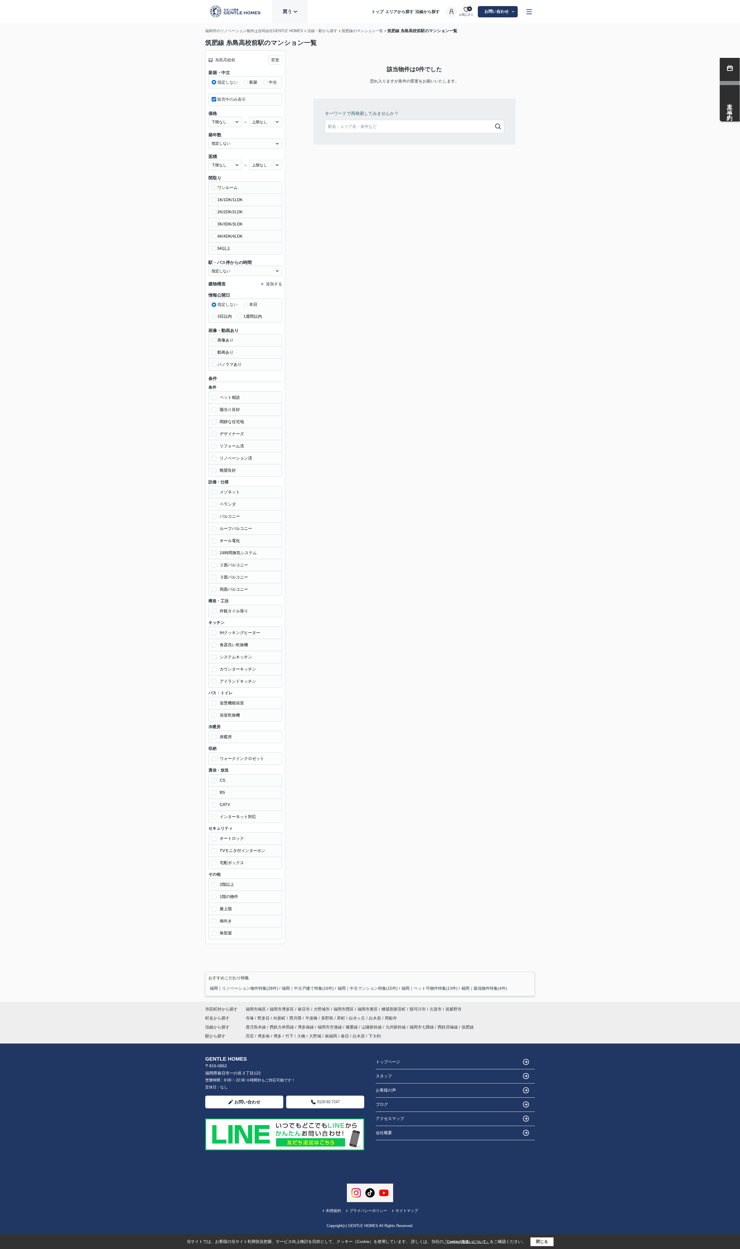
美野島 (327, 1018)
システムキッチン (236, 657)
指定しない (227, 82)
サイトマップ (406, 1210)
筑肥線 (468, 1027)
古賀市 (436, 1009)
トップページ (388, 1061)
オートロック (232, 838)
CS (222, 780)
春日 (345, 1036)
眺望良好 (228, 470)
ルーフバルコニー (236, 528)
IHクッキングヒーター (240, 632)
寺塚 (250, 1018)
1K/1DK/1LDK (230, 199)
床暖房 (226, 736)
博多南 (264, 1036)
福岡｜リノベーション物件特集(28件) (244, 988)
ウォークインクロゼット (242, 758)
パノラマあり (229, 364)
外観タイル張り (234, 611)
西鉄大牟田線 (282, 1027)
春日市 (304, 1009)
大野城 (315, 1036)
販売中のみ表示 (231, 99)
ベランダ (228, 504)
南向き (226, 921)
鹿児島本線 (256, 1027)
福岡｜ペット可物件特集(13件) (430, 988)
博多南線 (306, 1027)
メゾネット (230, 492)
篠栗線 (352, 1027)
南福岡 (331, 1036)
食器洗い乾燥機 (234, 644)
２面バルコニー (234, 565)
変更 (275, 60)
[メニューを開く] (529, 11)
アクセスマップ (390, 1118)
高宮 (250, 1036)
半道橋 (312, 1018)
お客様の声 (386, 1090)
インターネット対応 (238, 816)
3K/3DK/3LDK (230, 224)
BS (222, 792)
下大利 (375, 1036)
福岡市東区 (368, 1009)
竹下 (289, 1036)
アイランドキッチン (238, 681)
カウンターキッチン (238, 669)
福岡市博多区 (282, 1009)
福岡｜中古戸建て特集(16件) (308, 988)
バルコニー (230, 516)
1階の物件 (229, 896)
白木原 (375, 1018)
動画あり (225, 352)
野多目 (264, 1018)
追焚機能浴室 (232, 703)
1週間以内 (252, 316)
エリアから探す (399, 11)
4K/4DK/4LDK (230, 236)
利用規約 (333, 1210)
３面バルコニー (234, 577)
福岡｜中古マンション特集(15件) (368, 988)
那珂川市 (418, 1009)
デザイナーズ (232, 433)
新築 (253, 82)
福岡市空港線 (330, 1027)
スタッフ (384, 1076)
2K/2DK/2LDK (230, 212)
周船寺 (391, 1018)
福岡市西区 (344, 1009)
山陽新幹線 (372, 1027)
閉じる (542, 1241)
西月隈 (296, 1018)
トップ (377, 11)
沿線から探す (427, 11)
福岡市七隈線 (422, 1027)
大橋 (301, 1036)
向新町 (280, 1018)
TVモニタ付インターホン (242, 850)
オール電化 (230, 540)
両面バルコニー (234, 589)
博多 (277, 1036)
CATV (225, 804)
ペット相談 (230, 397)
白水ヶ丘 (357, 1018)
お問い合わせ (496, 11)
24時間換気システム (238, 552)
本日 (253, 304)
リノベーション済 (236, 458)
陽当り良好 (230, 409)
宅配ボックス (232, 862)
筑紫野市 (453, 1009)
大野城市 (322, 1009)
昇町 (341, 1018)
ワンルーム (227, 187)
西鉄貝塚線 (448, 1027)
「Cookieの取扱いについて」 (466, 1242)
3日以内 (224, 316)
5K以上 (223, 248)
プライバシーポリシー (368, 1210)
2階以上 (227, 884)
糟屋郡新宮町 (394, 1009)
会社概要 (384, 1132)
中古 (273, 82)
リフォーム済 (232, 446)
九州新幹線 (396, 1027)
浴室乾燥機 (230, 715)
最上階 (226, 908)
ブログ (382, 1104)
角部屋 (226, 933)
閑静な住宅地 (232, 421)
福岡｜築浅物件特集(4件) (484, 988)
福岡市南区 (256, 1009)
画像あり (225, 340)
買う (287, 11)
